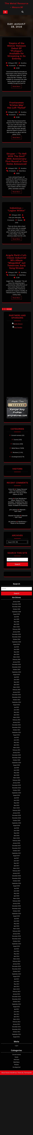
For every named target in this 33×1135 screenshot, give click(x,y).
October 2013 (16, 930)
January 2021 (16, 711)
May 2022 (16, 671)
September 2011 (16, 993)
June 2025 (16, 578)
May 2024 (16, 611)
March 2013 (16, 948)
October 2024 (16, 598)
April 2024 (16, 613)
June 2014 (16, 910)
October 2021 (16, 689)
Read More (16, 86)
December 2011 (16, 986)
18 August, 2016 (12, 63)
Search (17, 523)
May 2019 (16, 762)
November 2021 (16, 686)
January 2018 (16, 802)
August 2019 (16, 754)
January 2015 (16, 893)
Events (16, 399)
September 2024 (16, 601)
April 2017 (16, 825)
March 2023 (16, 646)
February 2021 (16, 709)
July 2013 (16, 938)
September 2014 (16, 903)
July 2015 (16, 877)
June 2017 (16, 820)
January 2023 (16, 651)
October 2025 (16, 568)
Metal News (22, 65)
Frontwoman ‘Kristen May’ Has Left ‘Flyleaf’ (16, 105)
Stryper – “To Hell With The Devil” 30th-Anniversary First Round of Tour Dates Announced (16, 158)
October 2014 (16, 900)
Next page (9, 309)
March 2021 (16, 706)
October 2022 (16, 659)
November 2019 (16, 747)
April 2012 (16, 976)
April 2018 (16, 794)
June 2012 (16, 971)
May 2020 (16, 732)
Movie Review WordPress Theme (11, 1032)
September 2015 (16, 872)
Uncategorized (15, 416)
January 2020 (16, 742)
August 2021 (16, 694)
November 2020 (16, 716)
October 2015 (16, 870)
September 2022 (16, 661)
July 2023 (16, 636)
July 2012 (16, 968)
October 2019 (16, 749)
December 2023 (16, 623)
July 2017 (16, 817)
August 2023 (16, 633)
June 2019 (16, 759)
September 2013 (16, 933)
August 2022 (16, 664)
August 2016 (16, 845)
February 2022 (16, 679)
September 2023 (16, 631)
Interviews (16, 403)
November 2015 (16, 867)
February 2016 (16, 860)
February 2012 (16, 981)
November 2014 (16, 898)
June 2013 (16, 940)
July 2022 (16, 666)
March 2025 (16, 586)
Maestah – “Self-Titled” (20, 469)
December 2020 (16, 714)
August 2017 (16, 815)
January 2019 (16, 772)
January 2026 (16, 561)
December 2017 (16, 805)
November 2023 (16, 626)
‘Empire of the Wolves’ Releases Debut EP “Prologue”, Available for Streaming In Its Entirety (16, 51)
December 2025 (16, 563)
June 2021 (16, 699)
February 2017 (16, 830)
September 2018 (16, 782)
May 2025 (16, 581)
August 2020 (16, 724)
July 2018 (16, 787)
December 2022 (16, 654)
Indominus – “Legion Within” (16, 209)
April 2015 (16, 885)
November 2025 (16, 566)
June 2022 (16, 669)
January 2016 (16, 862)
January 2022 (16, 681)
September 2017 (16, 812)
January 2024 (16, 621)
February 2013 (16, 950)
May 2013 (16, 943)
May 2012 (16, 973)
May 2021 (16, 701)
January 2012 (16, 983)
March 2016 (16, 857)
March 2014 (16, 918)
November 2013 (16, 928)
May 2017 (16, 822)
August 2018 (16, 784)
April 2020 (16, 734)
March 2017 (16, 827)
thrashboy (23, 63)
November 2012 (16, 958)
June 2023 (16, 638)
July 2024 (16, 606)
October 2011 (16, 991)
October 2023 (16, 628)
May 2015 (16, 883)
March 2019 (16, 767)
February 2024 (16, 618)
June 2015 (16, 880)
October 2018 (16, 779)
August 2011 (16, 996)
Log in (16, 1005)
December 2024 (16, 593)
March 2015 (16, 888)
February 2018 (16, 799)
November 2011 (16, 988)
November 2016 (16, 837)
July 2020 (16, 727)
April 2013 (16, 945)
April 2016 (16, 855)
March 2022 (16, 676)
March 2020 (16, 737)
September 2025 (16, 571)
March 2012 (16, 978)
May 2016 (16, 852)
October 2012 (16, 960)
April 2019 (16, 764)
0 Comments (12, 65)
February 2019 (16, 769)
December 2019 (16, 744)
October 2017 (16, 810)
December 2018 (16, 774)
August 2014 (16, 905)
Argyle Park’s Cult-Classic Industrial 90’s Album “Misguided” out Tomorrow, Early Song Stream (16, 261)
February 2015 (16, 890)
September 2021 (16, 691)
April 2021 (16, 704)
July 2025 (16, 576)
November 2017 (16, 807)
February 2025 (16, 588)
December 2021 (16, 684)
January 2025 (16, 591)
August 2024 (16, 603)
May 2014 (16, 913)
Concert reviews (16, 394)
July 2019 (16, 757)
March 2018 (16, 797)
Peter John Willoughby (15, 217)
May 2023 (16, 641)
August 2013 (16, 935)
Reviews (20, 220)
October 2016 (16, 840)
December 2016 (16, 835)
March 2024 (16, 616)
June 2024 (16, 608)
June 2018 (16, 789)
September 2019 (16, 752)
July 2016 (16, 847)
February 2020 (16, 739)
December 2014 (16, 895)
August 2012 (16, 965)
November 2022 (16, 656)
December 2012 (16, 955)
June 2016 (16, 850)
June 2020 (16, 729)
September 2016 (16, 842)
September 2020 (16, 722)
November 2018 (16, 777)
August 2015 (16, 875)
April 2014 (16, 915)
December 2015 (16, 865)
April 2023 (16, 644)
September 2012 (16, 963)
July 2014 (16, 908)
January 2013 (16, 953)
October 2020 (16, 719)
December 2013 (16, 925)
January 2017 (16, 832)
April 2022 (16, 674)
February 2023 (16, 649)
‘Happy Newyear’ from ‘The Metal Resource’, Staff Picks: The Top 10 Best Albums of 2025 (18, 451)
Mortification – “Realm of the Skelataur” (18, 481)
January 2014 (16, 923)
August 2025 (16, 573)
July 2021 (16, 696)
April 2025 (16, 583)
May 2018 (16, 792)
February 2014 (16, 920)
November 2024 (16, 596)
